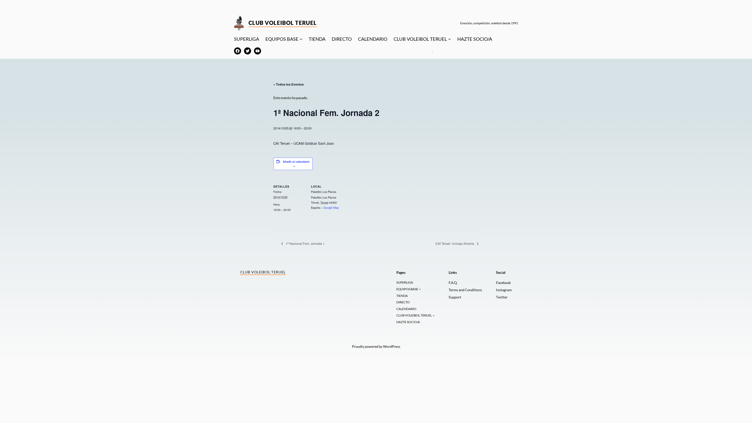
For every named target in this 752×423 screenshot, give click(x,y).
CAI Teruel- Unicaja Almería (455, 243)
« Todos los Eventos (288, 84)
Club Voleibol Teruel (283, 22)
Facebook (503, 282)
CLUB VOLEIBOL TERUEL (420, 39)
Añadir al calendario (296, 162)
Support (455, 297)
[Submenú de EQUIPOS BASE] (301, 39)
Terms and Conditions (465, 290)
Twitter (502, 297)
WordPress (391, 346)
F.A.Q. (453, 282)
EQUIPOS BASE (281, 39)
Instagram (504, 290)
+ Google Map (330, 208)
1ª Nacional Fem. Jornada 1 (304, 243)
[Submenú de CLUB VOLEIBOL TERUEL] (449, 39)
